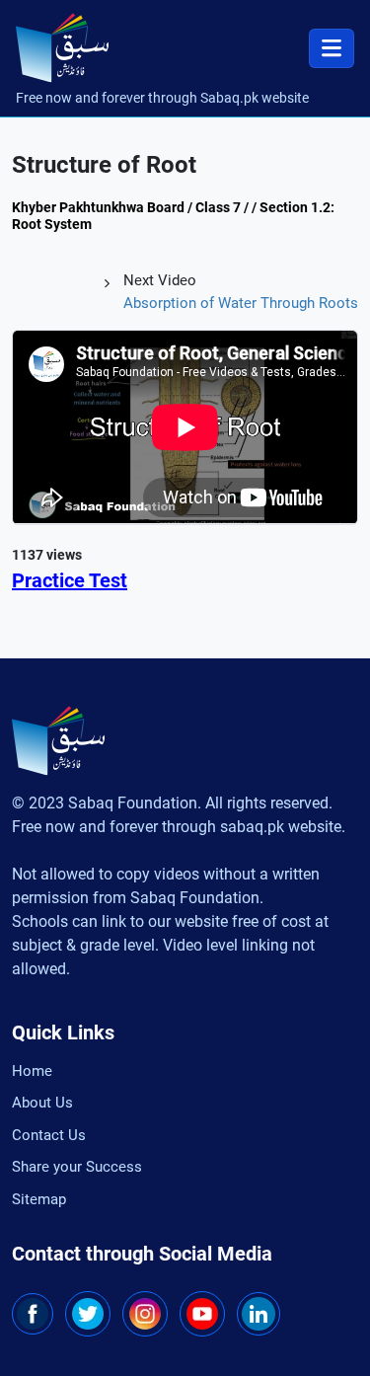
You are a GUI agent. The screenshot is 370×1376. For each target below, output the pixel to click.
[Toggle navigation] (331, 48)
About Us (42, 1102)
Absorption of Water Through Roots (240, 303)
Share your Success (77, 1167)
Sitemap (39, 1199)
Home (32, 1071)
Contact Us (49, 1135)
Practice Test (69, 580)
